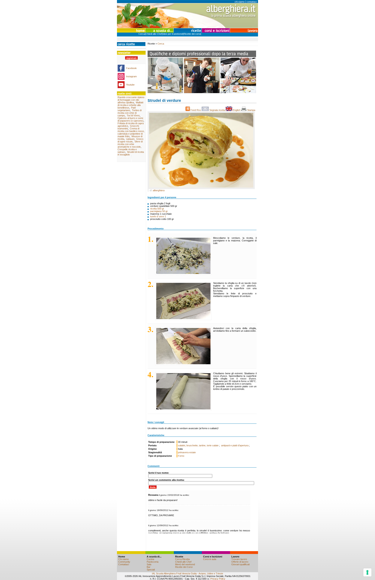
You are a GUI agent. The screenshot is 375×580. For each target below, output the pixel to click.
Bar (148, 567)
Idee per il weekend (173, 34)
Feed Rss (196, 110)
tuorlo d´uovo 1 (158, 216)
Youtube (130, 84)
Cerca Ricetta (182, 559)
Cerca (141, 34)
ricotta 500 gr (157, 208)
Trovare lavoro (239, 559)
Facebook (131, 68)
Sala (149, 564)
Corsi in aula (209, 559)
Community (124, 561)
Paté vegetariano (127, 109)
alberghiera (158, 190)
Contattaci (123, 564)
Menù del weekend (185, 564)
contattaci (252, 1)
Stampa (252, 110)
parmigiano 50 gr (159, 211)
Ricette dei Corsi (183, 567)
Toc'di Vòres (133, 115)
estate (192, 452)
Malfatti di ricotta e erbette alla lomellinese (130, 105)
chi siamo (240, 1)
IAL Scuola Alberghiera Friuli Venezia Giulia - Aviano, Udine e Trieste (187, 573)
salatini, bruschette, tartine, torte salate (198, 445)
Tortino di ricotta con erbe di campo (129, 113)
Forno (181, 456)
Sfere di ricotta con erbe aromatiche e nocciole (130, 144)
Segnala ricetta (217, 110)
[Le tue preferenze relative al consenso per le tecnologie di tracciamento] (367, 572)
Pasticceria (152, 561)
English (236, 110)
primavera (183, 452)
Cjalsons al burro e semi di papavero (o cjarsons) (130, 119)
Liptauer (130, 139)
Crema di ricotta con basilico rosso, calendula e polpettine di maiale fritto (131, 132)
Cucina (150, 559)
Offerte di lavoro (239, 561)
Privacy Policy (217, 578)
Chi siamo (123, 559)
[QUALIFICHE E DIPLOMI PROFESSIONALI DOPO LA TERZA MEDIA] (202, 92)
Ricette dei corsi (192, 34)
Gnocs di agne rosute (130, 140)
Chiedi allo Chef (154, 34)
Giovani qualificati (240, 564)
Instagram (131, 76)
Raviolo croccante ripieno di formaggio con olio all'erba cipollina (131, 100)
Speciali (151, 569)
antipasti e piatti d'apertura (235, 445)
